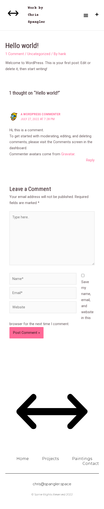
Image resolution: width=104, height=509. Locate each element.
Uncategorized (38, 54)
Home (22, 458)
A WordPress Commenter (40, 114)
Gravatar (67, 154)
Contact (90, 463)
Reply (90, 160)
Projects (50, 458)
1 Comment (14, 54)
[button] (85, 15)
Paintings (82, 458)
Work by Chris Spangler (36, 15)
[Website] (42, 308)
